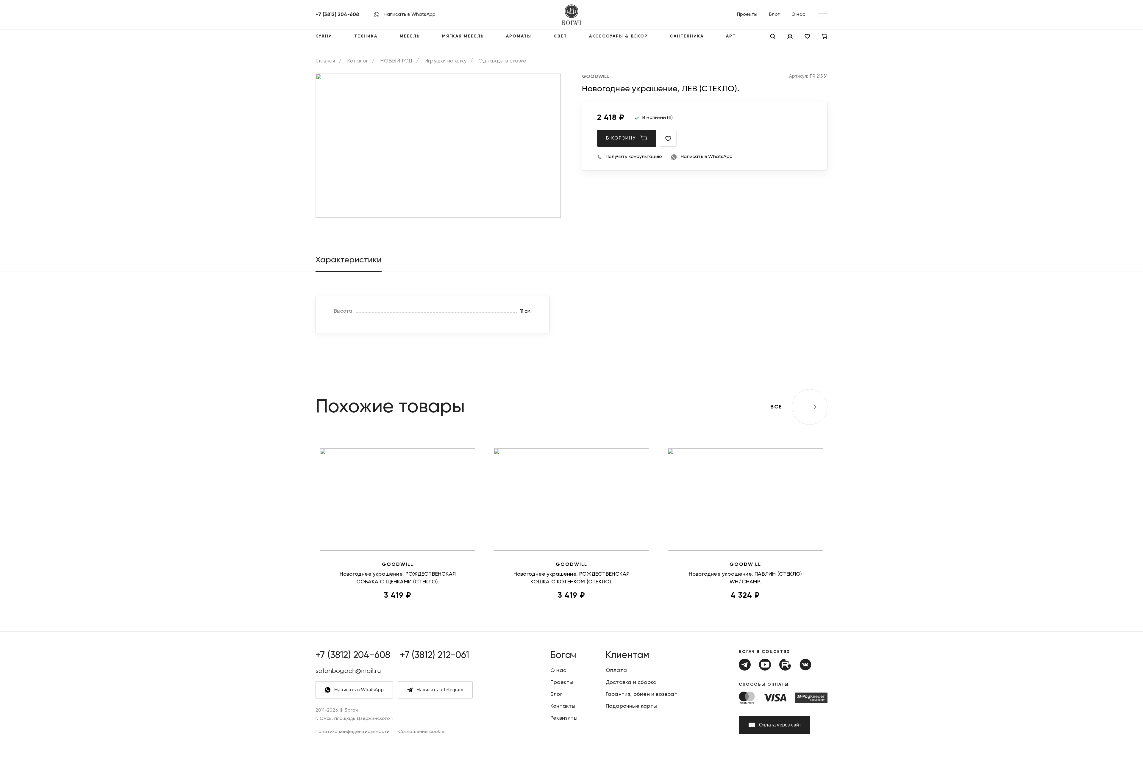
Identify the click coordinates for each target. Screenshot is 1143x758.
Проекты (747, 14)
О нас (798, 14)
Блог (774, 14)
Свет (560, 36)
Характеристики (349, 260)
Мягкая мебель (463, 36)
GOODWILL (595, 76)
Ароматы (518, 36)
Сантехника (687, 36)
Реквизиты (563, 718)
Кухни (324, 36)
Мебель (410, 36)
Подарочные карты (631, 706)
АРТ (731, 36)
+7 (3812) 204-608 (337, 14)
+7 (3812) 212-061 (434, 655)
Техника (365, 36)
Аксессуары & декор (618, 36)
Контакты (563, 706)
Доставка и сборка (631, 682)
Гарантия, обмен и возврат (641, 694)
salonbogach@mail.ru (348, 671)
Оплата (616, 670)
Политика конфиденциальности (353, 731)
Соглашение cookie (421, 731)
